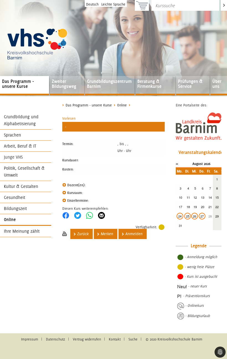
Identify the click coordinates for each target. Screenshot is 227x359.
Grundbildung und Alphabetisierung (21, 120)
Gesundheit (14, 197)
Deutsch (92, 4)
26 (194, 216)
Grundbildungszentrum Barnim (109, 83)
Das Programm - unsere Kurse (18, 83)
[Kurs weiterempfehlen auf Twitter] (77, 215)
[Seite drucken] (64, 234)
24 (180, 216)
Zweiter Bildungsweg (64, 83)
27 (202, 216)
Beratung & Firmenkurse (149, 83)
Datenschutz (55, 339)
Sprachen (12, 135)
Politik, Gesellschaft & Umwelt (24, 172)
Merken (107, 234)
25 (187, 216)
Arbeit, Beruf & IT (20, 146)
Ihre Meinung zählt (22, 231)
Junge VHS (13, 157)
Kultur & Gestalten (21, 186)
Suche (133, 339)
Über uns (216, 83)
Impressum (29, 339)
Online (10, 219)
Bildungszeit (15, 208)
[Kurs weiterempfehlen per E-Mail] (101, 215)
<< (177, 163)
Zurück (83, 234)
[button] (69, 118)
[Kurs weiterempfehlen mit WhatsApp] (89, 215)
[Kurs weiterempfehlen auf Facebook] (65, 215)
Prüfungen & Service (190, 83)
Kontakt (115, 339)
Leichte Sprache (113, 4)
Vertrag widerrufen (87, 339)
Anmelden (134, 234)
